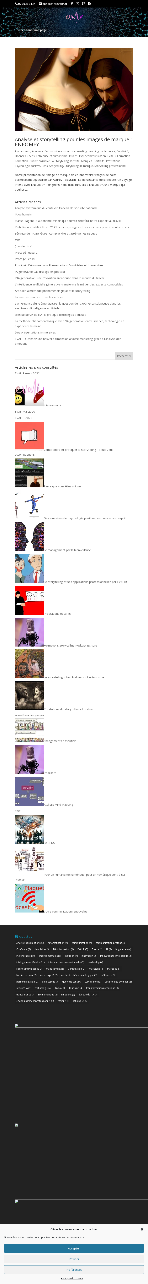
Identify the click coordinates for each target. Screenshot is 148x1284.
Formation (21, 161)
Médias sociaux (26, 975)
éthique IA (80, 1001)
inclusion (71, 955)
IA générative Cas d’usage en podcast (40, 272)
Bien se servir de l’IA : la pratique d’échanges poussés (50, 315)
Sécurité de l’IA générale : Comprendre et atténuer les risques (56, 233)
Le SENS (49, 843)
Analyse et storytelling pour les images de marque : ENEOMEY (73, 142)
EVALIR (82, 949)
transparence (25, 994)
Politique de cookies (72, 1278)
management (55, 968)
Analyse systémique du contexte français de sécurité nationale (56, 208)
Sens (45, 166)
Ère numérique (47, 994)
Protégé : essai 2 (26, 252)
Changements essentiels (60, 741)
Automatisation (58, 943)
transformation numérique (102, 988)
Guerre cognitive (39, 161)
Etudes (73, 156)
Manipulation (76, 968)
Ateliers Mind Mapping (58, 804)
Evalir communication (92, 156)
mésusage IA (48, 975)
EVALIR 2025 (23, 418)
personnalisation (27, 981)
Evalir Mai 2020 (25, 411)
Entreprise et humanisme (51, 156)
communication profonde (111, 943)
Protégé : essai (25, 259)
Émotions (68, 994)
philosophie (50, 981)
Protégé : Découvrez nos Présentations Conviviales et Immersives (59, 265)
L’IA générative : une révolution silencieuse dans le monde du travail (59, 278)
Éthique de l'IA (88, 994)
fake (17, 240)
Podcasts (50, 773)
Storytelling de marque (79, 166)
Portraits (99, 161)
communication (81, 943)
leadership (95, 962)
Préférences (74, 1269)
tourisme (75, 988)
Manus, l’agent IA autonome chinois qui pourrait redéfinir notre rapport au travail (68, 221)
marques (113, 968)
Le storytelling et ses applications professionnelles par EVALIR (85, 582)
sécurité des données (118, 981)
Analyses (37, 151)
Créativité (122, 151)
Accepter (74, 1248)
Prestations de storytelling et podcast (69, 709)
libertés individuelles (29, 968)
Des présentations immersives (35, 332)
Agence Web (22, 151)
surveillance (93, 981)
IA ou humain (23, 214)
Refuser (74, 1259)
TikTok (60, 988)
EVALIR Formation (118, 156)
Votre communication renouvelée (65, 911)
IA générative (25, 955)
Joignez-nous (52, 405)
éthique (63, 1001)
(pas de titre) (23, 246)
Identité (75, 161)
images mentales (50, 955)
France (97, 949)
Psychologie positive (27, 166)
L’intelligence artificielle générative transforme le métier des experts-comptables (69, 284)
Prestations (113, 161)
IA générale (123, 949)
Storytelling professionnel (110, 166)
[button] (142, 1229)
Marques (86, 161)
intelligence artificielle (30, 962)
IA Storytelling (60, 161)
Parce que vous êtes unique (62, 486)
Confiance (23, 949)
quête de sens (71, 981)
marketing (96, 968)
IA (109, 949)
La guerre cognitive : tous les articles (39, 297)
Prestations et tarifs (57, 613)
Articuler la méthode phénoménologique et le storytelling (52, 291)
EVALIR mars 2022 (27, 373)
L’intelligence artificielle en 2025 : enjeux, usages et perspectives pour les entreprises (72, 227)
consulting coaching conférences (94, 151)
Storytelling (56, 166)
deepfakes (41, 949)
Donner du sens (25, 156)
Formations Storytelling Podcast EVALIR (70, 645)
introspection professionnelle (66, 962)
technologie (43, 988)
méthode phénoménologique (79, 975)
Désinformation (63, 949)
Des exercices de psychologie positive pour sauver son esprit (85, 518)
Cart (17, 811)
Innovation (89, 955)
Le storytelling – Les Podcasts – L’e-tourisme (74, 677)
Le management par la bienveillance (67, 550)
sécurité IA (23, 988)
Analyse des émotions (30, 943)
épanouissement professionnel (35, 1001)
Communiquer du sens (59, 151)
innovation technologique (115, 955)
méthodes (108, 975)
